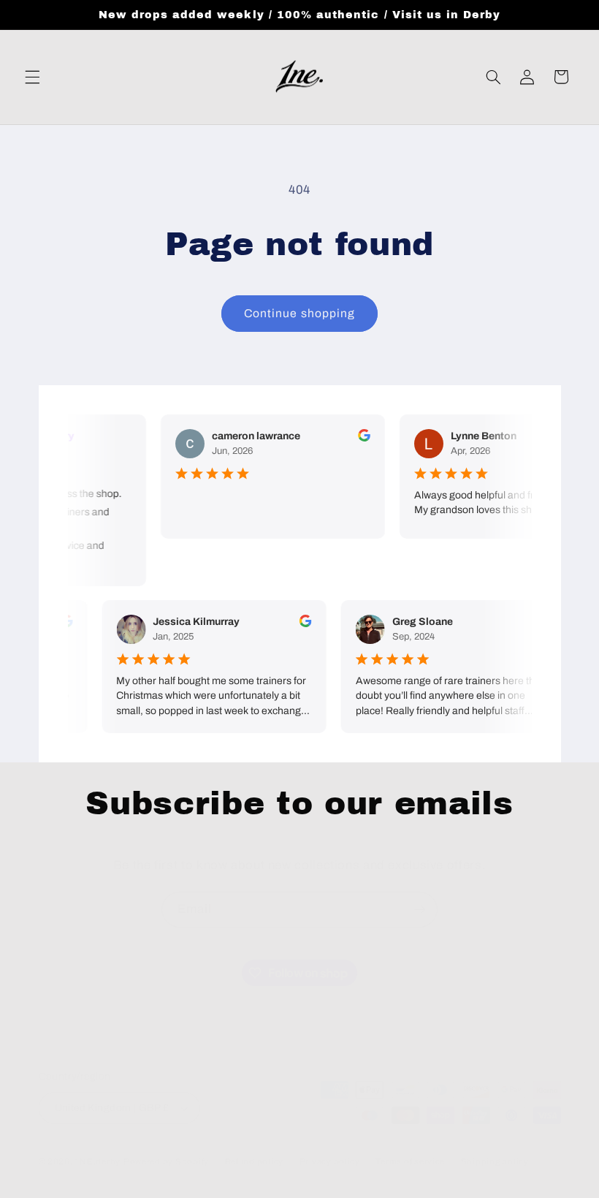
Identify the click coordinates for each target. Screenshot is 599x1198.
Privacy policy (330, 1161)
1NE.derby (98, 1161)
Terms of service (410, 1161)
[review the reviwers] (361, 438)
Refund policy (254, 1161)
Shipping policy (495, 1161)
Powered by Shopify (166, 1161)
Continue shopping (299, 313)
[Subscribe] (420, 910)
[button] (32, 77)
